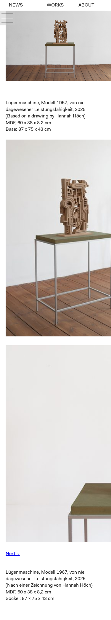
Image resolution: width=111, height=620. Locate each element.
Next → (13, 554)
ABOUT (86, 5)
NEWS (16, 5)
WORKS (55, 5)
